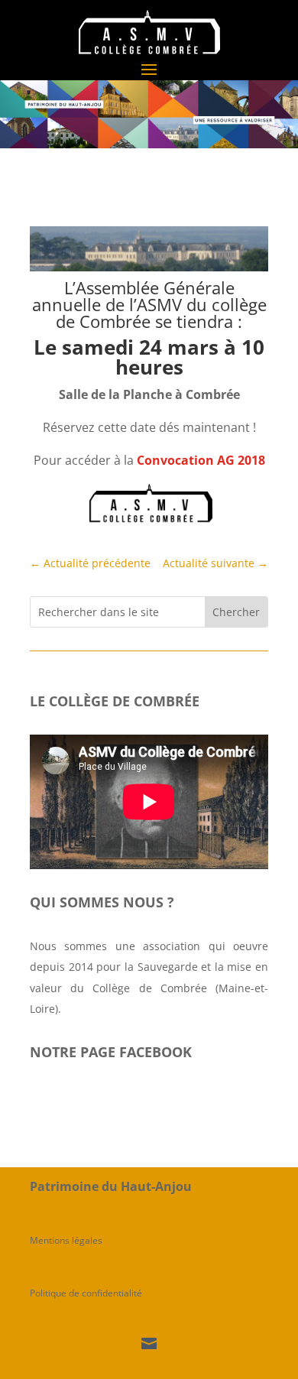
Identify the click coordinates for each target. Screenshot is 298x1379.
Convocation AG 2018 (201, 460)
